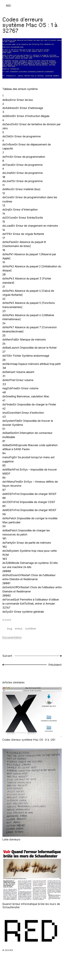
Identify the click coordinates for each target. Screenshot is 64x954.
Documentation (12, 637)
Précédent (55, 664)
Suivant (7, 655)
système (30, 628)
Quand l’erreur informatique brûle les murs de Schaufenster (31, 905)
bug (9, 628)
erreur (18, 628)
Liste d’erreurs (11, 839)
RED (8, 5)
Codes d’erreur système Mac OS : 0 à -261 (28, 739)
